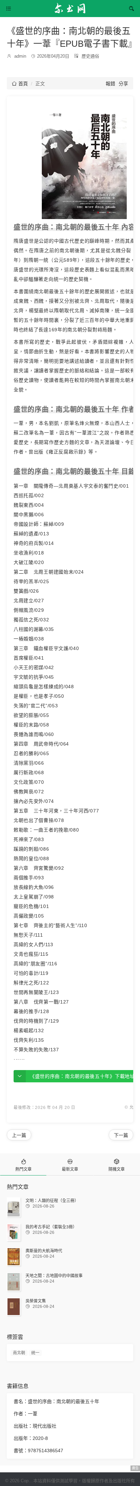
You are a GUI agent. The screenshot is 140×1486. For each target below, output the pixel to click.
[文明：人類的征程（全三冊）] (13, 1207)
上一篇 (19, 1135)
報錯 (110, 83)
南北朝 (19, 1353)
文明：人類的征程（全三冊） (51, 1200)
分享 (123, 83)
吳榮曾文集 (35, 1301)
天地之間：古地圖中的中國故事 (54, 1275)
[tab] (23, 1164)
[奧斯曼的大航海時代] (13, 1256)
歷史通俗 (90, 56)
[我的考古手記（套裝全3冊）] (13, 1232)
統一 (35, 1353)
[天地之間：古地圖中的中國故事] (13, 1281)
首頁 (20, 83)
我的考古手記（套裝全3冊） (51, 1227)
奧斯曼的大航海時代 (43, 1251)
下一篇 (121, 1135)
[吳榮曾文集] (13, 1307)
